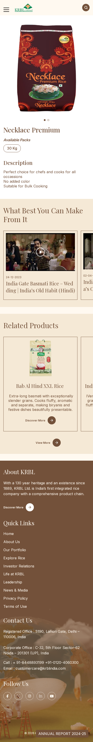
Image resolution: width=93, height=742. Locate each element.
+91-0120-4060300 (62, 662)
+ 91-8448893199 (28, 662)
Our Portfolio (14, 550)
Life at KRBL (13, 574)
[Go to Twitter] (18, 696)
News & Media (15, 590)
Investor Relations (18, 566)
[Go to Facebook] (7, 696)
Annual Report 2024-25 (62, 733)
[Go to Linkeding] (41, 696)
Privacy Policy (15, 598)
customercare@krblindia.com (41, 668)
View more (43, 442)
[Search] (86, 7)
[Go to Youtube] (52, 696)
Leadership (12, 582)
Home (8, 533)
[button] (45, 120)
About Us (11, 541)
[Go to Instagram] (30, 696)
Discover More (35, 420)
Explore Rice (14, 558)
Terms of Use (15, 606)
